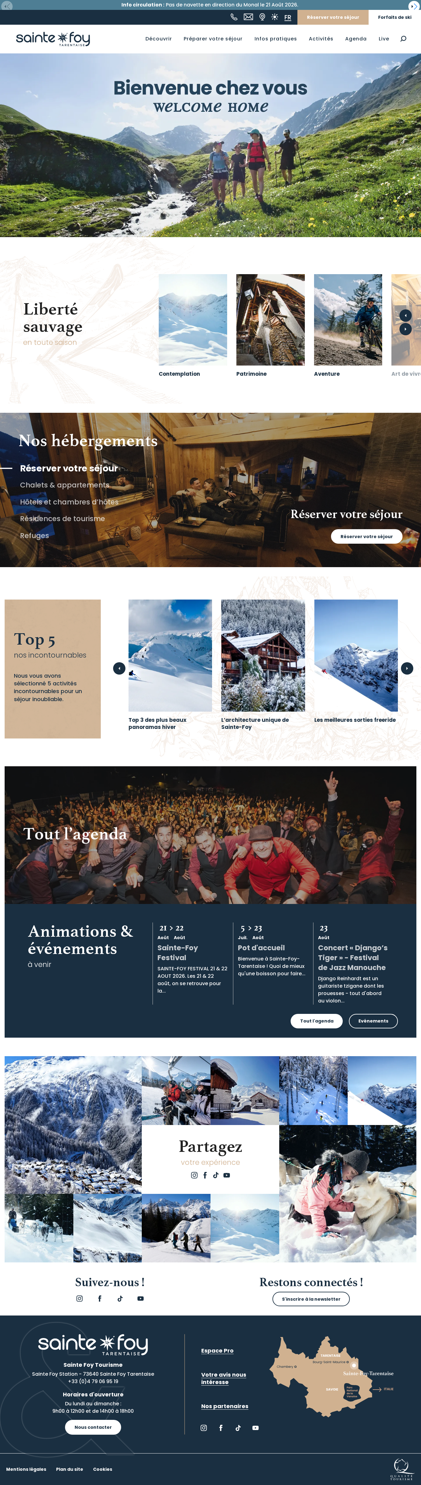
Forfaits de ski (394, 17)
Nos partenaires (224, 1406)
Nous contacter (93, 1427)
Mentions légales (26, 1469)
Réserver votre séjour (333, 17)
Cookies (102, 1469)
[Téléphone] (234, 16)
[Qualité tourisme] (402, 1468)
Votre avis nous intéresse (223, 1378)
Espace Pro (217, 1350)
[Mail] (248, 16)
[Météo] (274, 16)
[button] (403, 38)
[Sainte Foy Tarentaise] (53, 39)
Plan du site (69, 1469)
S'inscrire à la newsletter (311, 1299)
